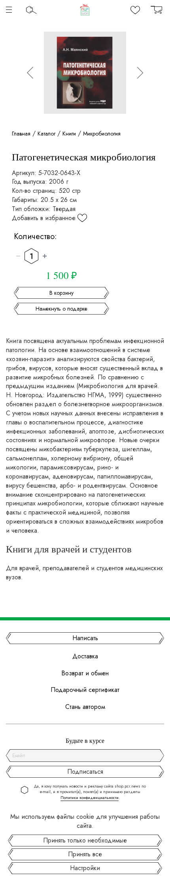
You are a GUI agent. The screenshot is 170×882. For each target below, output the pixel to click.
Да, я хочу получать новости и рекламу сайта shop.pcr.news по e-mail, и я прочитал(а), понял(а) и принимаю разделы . (90, 792)
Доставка (85, 656)
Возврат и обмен (85, 673)
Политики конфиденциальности (89, 798)
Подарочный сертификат (85, 690)
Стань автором (85, 707)
